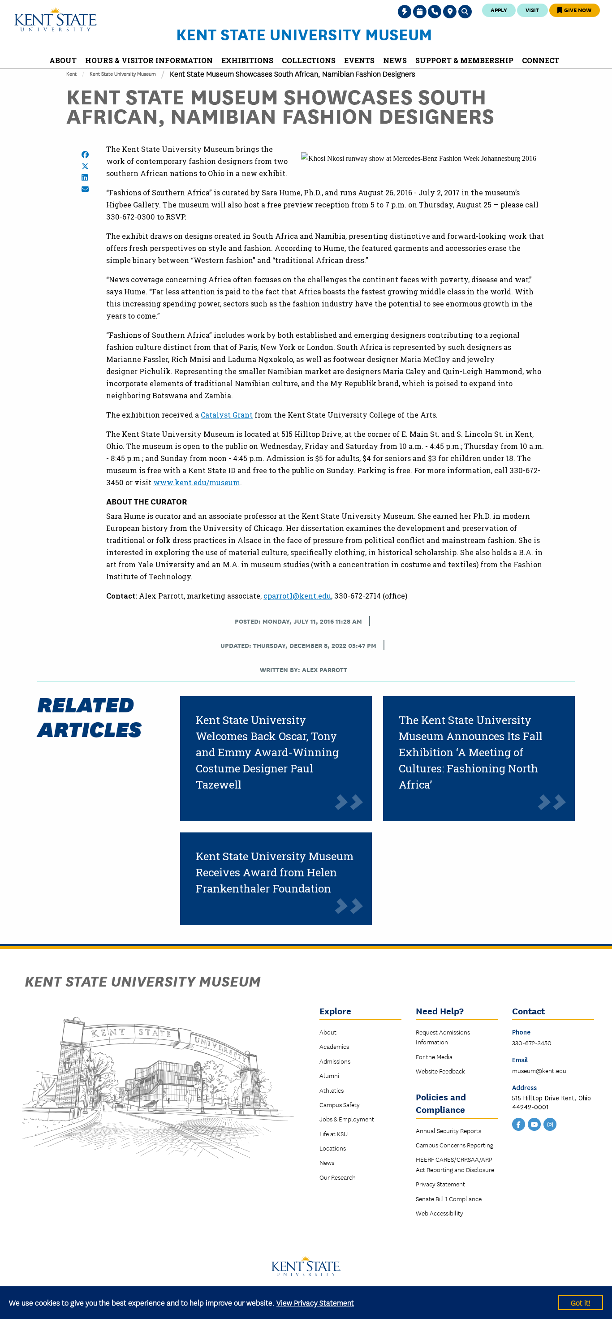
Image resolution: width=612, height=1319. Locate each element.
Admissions (334, 1061)
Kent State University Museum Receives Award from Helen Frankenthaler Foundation (274, 872)
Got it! (580, 1302)
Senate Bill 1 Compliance (449, 1198)
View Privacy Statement (315, 1302)
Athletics (331, 1090)
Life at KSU (333, 1133)
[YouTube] (534, 1124)
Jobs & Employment (346, 1119)
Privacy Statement (440, 1184)
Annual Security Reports (448, 1130)
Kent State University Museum (304, 33)
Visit (532, 9)
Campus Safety (339, 1104)
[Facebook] (519, 1124)
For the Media (434, 1056)
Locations (332, 1148)
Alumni (329, 1075)
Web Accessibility (439, 1213)
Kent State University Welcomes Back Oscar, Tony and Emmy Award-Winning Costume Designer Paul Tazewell (267, 752)
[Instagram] (550, 1124)
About (327, 1032)
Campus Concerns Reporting (454, 1145)
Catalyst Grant (227, 414)
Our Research (337, 1177)
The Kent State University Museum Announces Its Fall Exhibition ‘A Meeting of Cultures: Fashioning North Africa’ (471, 752)
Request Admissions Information (443, 1037)
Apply (499, 9)
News (326, 1162)
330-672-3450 (532, 1042)
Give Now (577, 9)
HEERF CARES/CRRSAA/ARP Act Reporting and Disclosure (455, 1164)
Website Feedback (440, 1071)
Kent (71, 73)
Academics (334, 1046)
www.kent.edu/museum (196, 482)
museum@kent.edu (539, 1070)
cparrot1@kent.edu (297, 595)
